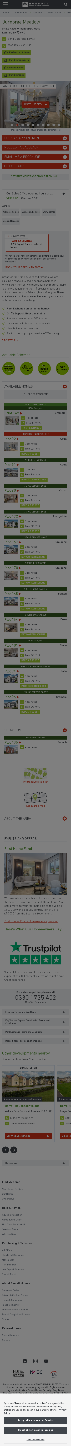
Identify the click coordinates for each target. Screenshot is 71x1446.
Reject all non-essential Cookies (35, 1430)
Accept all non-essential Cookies (35, 1420)
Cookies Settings (35, 1440)
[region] (35, 1419)
